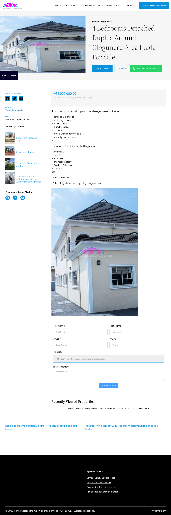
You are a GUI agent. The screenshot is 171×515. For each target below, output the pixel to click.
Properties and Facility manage (22, 496)
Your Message (61, 366)
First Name (59, 325)
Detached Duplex (14, 119)
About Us (71, 5)
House (26, 119)
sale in (106, 491)
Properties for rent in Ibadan (102, 487)
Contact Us (52, 487)
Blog (48, 491)
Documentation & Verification (21, 500)
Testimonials (53, 500)
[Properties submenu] (111, 5)
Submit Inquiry (108, 385)
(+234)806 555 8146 (27, 453)
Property (57, 352)
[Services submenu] (93, 5)
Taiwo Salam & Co (14, 110)
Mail (21, 98)
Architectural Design (16, 491)
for (100, 491)
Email (56, 338)
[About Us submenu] (77, 5)
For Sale (103, 57)
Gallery (122, 68)
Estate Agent (18, 477)
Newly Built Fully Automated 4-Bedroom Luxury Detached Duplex (28, 179)
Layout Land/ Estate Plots (101, 477)
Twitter (14, 98)
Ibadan (115, 491)
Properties (104, 5)
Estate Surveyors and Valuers (21, 482)
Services (87, 5)
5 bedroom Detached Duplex (26, 139)
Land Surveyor (13, 487)
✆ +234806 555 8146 (154, 5)
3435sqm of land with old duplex (28, 164)
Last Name (115, 325)
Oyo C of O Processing (99, 482)
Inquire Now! (102, 68)
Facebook (7, 98)
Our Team (51, 496)
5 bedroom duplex (25, 152)
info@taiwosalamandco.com (31, 449)
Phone (113, 338)
